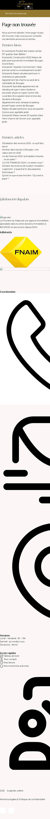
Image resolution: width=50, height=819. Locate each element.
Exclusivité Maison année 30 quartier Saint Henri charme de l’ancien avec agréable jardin (22, 118)
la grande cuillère (15, 790)
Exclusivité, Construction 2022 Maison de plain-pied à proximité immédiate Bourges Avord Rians (22, 60)
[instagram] (11, 810)
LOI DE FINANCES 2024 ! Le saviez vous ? (22, 162)
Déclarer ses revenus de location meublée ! (23, 166)
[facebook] (3, 810)
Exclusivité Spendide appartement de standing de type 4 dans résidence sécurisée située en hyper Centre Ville (20, 89)
